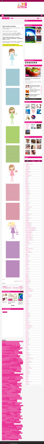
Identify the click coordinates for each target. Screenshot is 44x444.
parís (18, 415)
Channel (20, 361)
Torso (16, 437)
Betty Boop (10, 351)
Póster (8, 421)
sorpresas (13, 433)
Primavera (16, 421)
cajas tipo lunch (11, 357)
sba (4, 279)
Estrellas (13, 373)
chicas (26, 352)
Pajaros (27, 299)
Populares (33, 160)
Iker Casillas (27, 260)
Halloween (11, 391)
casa (7, 360)
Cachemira (27, 192)
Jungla (9, 395)
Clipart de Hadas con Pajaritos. (9, 26)
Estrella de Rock (8, 373)
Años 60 (14, 347)
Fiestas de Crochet (5, 385)
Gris (19, 390)
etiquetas (17, 373)
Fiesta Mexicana (11, 382)
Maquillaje (13, 402)
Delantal (19, 369)
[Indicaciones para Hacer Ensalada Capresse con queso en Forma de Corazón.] (27, 87)
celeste (14, 360)
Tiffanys (11, 436)
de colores (27, 357)
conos (3, 364)
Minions (21, 407)
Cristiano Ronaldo (8, 365)
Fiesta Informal (17, 381)
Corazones (7, 364)
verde (7, 440)
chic (26, 351)
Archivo (39, 160)
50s (21, 343)
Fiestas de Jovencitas (12, 385)
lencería (6, 399)
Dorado (10, 372)
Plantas (7, 420)
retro (26, 379)
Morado (14, 408)
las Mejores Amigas (12, 398)
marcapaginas (4, 404)
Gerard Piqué (4, 390)
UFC (6, 438)
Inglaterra (8, 394)
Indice (27, 160)
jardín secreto (4, 395)
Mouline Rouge (28, 288)
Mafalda (27, 275)
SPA (26, 320)
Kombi (16, 395)
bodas (3, 352)
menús (17, 407)
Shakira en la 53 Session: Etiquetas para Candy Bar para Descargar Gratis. (17, 303)
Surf (26, 330)
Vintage (3, 441)
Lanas (26, 266)
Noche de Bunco (4, 412)
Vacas (10, 438)
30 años (3, 343)
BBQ (3, 351)
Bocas (18, 351)
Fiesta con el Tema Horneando (6, 377)
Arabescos (3, 348)
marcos (13, 404)
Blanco (15, 351)
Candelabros (27, 193)
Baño (26, 181)
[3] (13, 307)
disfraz (3, 372)
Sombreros (8, 433)
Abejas (7, 344)
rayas (3, 424)
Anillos (27, 170)
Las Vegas (17, 398)
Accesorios (11, 344)
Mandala (27, 277)
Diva (6, 372)
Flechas (3, 386)
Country (3, 365)
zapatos (16, 441)
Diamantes (19, 370)
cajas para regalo (4, 357)
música (7, 411)
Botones (12, 353)
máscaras (17, 406)
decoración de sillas (13, 369)
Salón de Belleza (19, 428)
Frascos (18, 386)
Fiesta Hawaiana (11, 381)
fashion (12, 374)
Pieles (26, 307)
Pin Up (3, 419)
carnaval (3, 360)
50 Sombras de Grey (16, 343)
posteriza (12, 42)
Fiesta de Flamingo (12, 378)
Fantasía (7, 374)
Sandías (9, 429)
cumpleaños (19, 365)
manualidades (9, 402)
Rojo (3, 428)
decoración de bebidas (5, 368)
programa (8, 423)
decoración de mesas (5, 369)
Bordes (16, 352)
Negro (19, 411)
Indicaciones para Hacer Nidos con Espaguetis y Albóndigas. (35, 95)
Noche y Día (17, 412)
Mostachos (18, 408)
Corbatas (12, 364)
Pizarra (18, 419)
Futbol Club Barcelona (11, 389)
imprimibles (4, 394)
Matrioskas (9, 407)
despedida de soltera (5, 370)
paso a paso (8, 416)
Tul (19, 437)
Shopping (7, 432)
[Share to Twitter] (10, 294)
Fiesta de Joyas (18, 378)
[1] (11, 307)
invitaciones (13, 394)
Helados (16, 391)
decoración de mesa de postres (15, 368)
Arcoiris (8, 348)
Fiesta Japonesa (4, 382)
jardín (18, 394)
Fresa (9, 387)
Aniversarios (9, 347)
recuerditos (12, 424)
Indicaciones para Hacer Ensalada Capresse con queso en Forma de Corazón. (35, 86)
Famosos (3, 374)
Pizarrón (3, 420)
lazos (3, 399)
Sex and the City (28, 325)
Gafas (17, 389)
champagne (15, 361)
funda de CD (4, 389)
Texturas (7, 436)
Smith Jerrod (12, 432)
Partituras (3, 416)
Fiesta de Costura (15, 377)
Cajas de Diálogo (14, 356)
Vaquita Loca (18, 438)
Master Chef (4, 407)
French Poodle (4, 387)
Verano (3, 440)
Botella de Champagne (5, 353)
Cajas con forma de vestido (6, 356)
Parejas (11, 415)
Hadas (7, 391)
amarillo (27, 343)
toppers (7, 437)
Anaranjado (27, 169)
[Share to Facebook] (8, 294)
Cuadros (14, 365)
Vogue (7, 441)
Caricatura (27, 194)
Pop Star (20, 420)
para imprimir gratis (5, 415)
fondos (14, 386)
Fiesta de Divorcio (4, 378)
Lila (14, 399)
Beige (6, 351)
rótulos (14, 428)
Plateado (16, 420)
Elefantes (18, 372)
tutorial (3, 438)
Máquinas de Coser (5, 403)
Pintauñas (7, 419)
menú (13, 407)
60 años (3, 344)
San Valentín (4, 429)
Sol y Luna (3, 433)
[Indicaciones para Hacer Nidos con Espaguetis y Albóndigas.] (27, 96)
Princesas (3, 423)
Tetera (3, 436)
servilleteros (13, 429)
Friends (12, 387)
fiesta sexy (16, 382)
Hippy (26, 259)
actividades (16, 344)
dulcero (14, 372)
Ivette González (20, 281)
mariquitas (8, 406)
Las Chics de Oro (4, 398)
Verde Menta (11, 440)
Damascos (27, 209)
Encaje (3, 373)
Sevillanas (18, 429)
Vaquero (13, 438)
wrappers (11, 441)
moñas (10, 408)
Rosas (10, 428)
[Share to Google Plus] (11, 294)
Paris (15, 415)
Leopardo (11, 399)
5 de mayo (10, 343)
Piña (11, 419)
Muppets (3, 411)
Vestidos (16, 440)
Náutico (11, 411)
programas (13, 423)
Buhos (20, 353)
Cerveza (10, 361)
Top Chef (3, 437)
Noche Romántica (11, 412)
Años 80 (18, 347)
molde (7, 408)
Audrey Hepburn (13, 348)
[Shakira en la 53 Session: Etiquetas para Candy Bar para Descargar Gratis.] (17, 297)
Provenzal (18, 423)
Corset (21, 364)
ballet (26, 347)
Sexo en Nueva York (29, 326)
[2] (12, 307)
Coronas (16, 364)
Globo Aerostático (14, 390)
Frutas (16, 387)
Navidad (15, 411)
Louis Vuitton (19, 399)
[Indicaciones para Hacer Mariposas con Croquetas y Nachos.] (27, 91)
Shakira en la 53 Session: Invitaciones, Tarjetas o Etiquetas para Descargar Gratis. (7, 303)
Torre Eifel (12, 437)
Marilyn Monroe (18, 404)
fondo (10, 386)
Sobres (17, 432)
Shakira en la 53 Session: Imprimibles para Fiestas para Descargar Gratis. (21, 18)
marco (9, 404)
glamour (9, 390)
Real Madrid (7, 424)
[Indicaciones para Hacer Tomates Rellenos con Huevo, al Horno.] (33, 72)
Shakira (3, 432)
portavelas (3, 421)
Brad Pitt (16, 353)
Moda (3, 408)
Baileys (27, 180)
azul (17, 348)
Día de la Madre (13, 370)
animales (3, 347)
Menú (2, 1)
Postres (12, 421)
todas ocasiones (16, 436)
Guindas (3, 391)
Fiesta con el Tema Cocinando (30, 227)
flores (7, 386)
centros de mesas (4, 361)
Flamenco (19, 385)
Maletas (27, 276)
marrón (13, 406)
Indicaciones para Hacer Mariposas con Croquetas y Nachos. (35, 90)
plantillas (11, 420)
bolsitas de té (7, 352)
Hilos (19, 391)
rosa (6, 428)
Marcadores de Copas (13, 403)
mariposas (3, 406)
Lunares (27, 274)
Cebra (10, 360)
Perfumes (17, 416)
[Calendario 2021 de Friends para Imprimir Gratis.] (33, 35)
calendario (17, 357)
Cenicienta (18, 360)
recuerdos (17, 424)
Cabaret (27, 191)
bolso (12, 352)
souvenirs (18, 433)
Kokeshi (12, 395)
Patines (13, 416)
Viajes (20, 440)
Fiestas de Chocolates (29, 237)
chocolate (27, 353)
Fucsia (20, 387)
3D (6, 343)
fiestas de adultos (28, 362)
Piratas (15, 419)
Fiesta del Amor (28, 236)
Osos (26, 298)
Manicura (3, 402)
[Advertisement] (33, 51)
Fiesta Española (4, 381)
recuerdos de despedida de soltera (7, 425)
